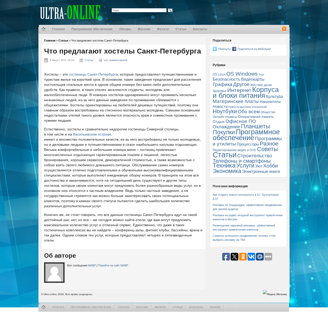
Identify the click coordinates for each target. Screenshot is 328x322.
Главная (58, 29)
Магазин (144, 29)
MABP (92, 265)
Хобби (270, 166)
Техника (224, 165)
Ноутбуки (225, 111)
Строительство (254, 155)
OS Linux (219, 74)
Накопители (270, 102)
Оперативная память (256, 117)
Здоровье (220, 91)
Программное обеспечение (92, 29)
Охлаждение (226, 126)
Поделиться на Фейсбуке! (254, 48)
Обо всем (249, 111)
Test (261, 74)
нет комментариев (115, 60)
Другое (241, 84)
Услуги (245, 165)
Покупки (224, 132)
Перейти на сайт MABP (113, 265)
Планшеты (255, 126)
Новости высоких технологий (247, 106)
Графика (222, 84)
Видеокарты (252, 79)
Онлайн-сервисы (225, 117)
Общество (268, 112)
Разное (269, 143)
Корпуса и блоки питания (246, 92)
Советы (267, 149)
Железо (163, 29)
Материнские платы (236, 101)
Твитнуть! (224, 48)
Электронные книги (261, 171)
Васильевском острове (92, 134)
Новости (220, 107)
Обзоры (125, 29)
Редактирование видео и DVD (234, 150)
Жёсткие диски (261, 85)
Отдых (219, 122)
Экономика (227, 171)
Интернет (239, 90)
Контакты (200, 29)
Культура (274, 96)
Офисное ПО (240, 121)
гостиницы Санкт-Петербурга (93, 74)
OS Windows (242, 74)
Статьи (181, 29)
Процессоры (248, 144)
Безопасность (226, 79)
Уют (258, 166)
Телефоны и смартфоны (242, 161)
